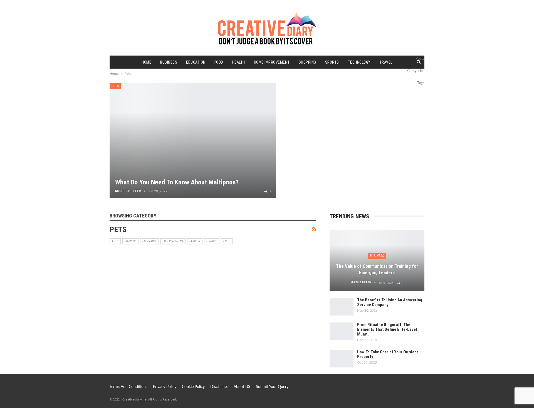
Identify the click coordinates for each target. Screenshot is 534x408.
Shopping (307, 62)
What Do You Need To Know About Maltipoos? (177, 182)
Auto (115, 241)
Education (196, 62)
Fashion (194, 241)
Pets (115, 86)
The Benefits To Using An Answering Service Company (389, 302)
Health (238, 62)
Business (168, 62)
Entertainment (173, 241)
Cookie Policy (193, 387)
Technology (359, 62)
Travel (385, 62)
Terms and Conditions (128, 387)
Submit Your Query (272, 387)
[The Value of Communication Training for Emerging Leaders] (377, 260)
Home (146, 62)
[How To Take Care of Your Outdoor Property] (341, 358)
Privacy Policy (164, 387)
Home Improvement (272, 62)
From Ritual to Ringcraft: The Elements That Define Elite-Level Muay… (387, 329)
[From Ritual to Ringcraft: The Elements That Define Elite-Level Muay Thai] (341, 331)
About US (242, 387)
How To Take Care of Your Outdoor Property (387, 354)
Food (218, 62)
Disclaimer (219, 387)
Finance (211, 241)
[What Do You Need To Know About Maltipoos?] (193, 141)
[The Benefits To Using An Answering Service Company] (341, 307)
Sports (332, 62)
